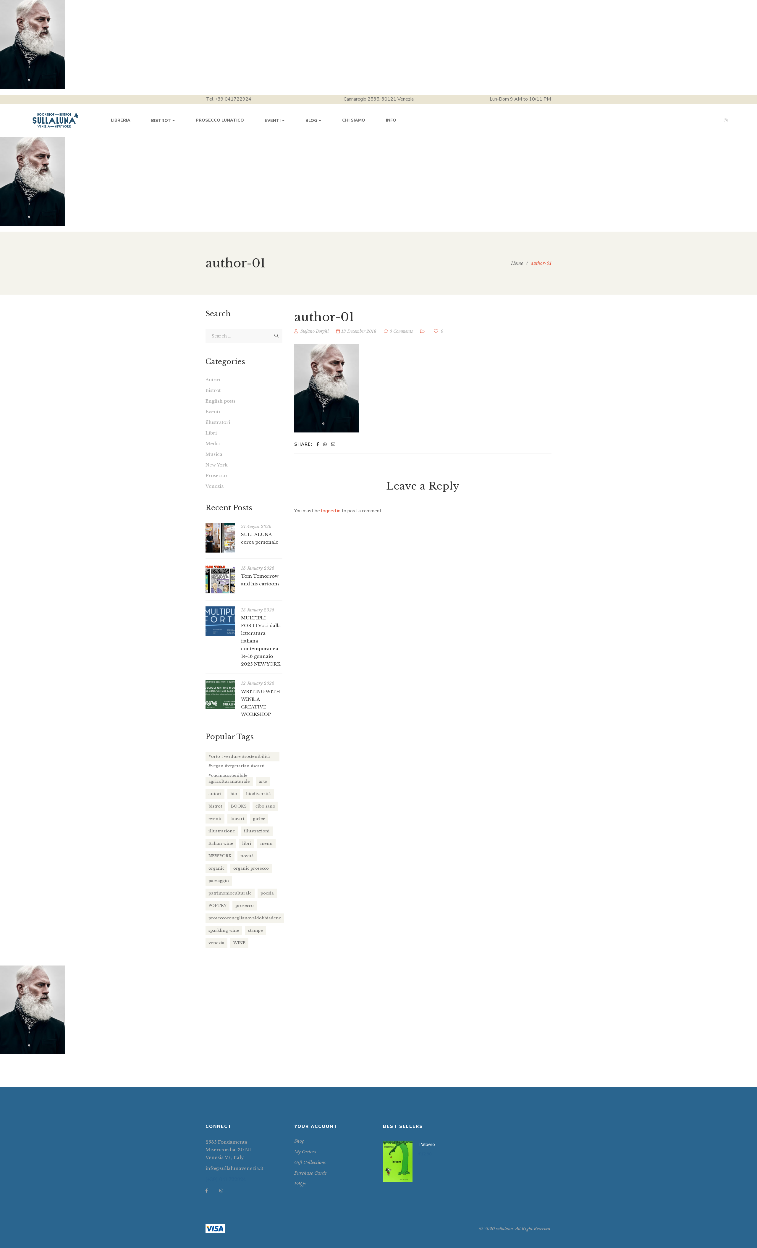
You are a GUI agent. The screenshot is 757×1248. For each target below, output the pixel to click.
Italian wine (220, 843)
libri (246, 843)
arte (263, 781)
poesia (267, 893)
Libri (211, 433)
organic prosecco (251, 868)
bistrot (215, 806)
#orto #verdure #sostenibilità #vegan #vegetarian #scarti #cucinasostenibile (239, 757)
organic (216, 868)
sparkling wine (223, 930)
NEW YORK (220, 855)
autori (214, 793)
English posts (220, 401)
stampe (255, 930)
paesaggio (218, 880)
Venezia (215, 486)
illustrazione (221, 831)
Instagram (725, 120)
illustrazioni (257, 831)
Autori (213, 379)
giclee (259, 818)
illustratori (218, 422)
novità (247, 855)
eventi (214, 818)
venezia (216, 942)
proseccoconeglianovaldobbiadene (244, 918)
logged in (330, 511)
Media (213, 443)
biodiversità (258, 793)
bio (233, 793)
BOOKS (239, 806)
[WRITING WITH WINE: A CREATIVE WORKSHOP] (220, 694)
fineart (237, 818)
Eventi (213, 411)
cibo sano (265, 806)
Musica (214, 454)
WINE (239, 942)
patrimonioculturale (230, 893)
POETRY (217, 905)
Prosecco (216, 475)
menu (266, 843)
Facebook (207, 1191)
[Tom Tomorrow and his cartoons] (220, 579)
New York (217, 465)
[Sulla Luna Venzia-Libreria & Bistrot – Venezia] (55, 120)
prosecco (244, 905)
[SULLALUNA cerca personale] (220, 538)
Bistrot (213, 390)
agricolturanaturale (229, 781)
